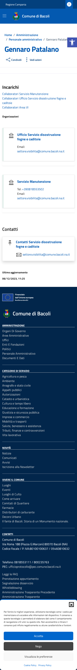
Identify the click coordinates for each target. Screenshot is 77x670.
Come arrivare (11, 498)
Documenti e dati (13, 358)
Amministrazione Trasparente (21, 596)
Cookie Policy (30, 665)
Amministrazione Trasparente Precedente (28, 592)
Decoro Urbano (11, 516)
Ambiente (8, 381)
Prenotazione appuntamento (20, 578)
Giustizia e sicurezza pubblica (20, 412)
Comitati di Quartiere (15, 503)
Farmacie (8, 507)
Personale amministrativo (18, 353)
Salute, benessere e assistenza (21, 426)
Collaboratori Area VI (15, 107)
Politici (6, 349)
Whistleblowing (12, 587)
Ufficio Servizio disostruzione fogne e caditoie (39, 137)
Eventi (6, 489)
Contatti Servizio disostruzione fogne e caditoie (39, 244)
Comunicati (9, 458)
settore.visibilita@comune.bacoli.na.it (40, 151)
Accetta (38, 636)
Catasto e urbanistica (15, 399)
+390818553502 (33, 189)
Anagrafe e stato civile (16, 385)
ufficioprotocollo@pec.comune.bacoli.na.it (35, 566)
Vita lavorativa (11, 435)
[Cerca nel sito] (66, 16)
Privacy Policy (44, 665)
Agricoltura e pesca (14, 376)
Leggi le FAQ (10, 574)
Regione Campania (16, 4)
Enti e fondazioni (13, 344)
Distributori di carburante (18, 512)
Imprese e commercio (15, 417)
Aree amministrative (15, 335)
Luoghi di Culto (11, 494)
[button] (72, 42)
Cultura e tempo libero (16, 403)
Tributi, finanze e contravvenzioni (23, 430)
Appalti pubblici (12, 390)
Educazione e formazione (18, 408)
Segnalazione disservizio (17, 583)
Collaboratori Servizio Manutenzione (25, 94)
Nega (38, 646)
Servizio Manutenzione (34, 181)
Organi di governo (14, 331)
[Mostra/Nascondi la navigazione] (4, 16)
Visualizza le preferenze (38, 656)
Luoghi (6, 485)
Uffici (5, 340)
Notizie (6, 453)
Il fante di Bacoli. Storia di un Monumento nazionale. (35, 521)
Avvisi (6, 462)
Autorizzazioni (11, 394)
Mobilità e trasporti (14, 421)
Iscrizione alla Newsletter (18, 467)
